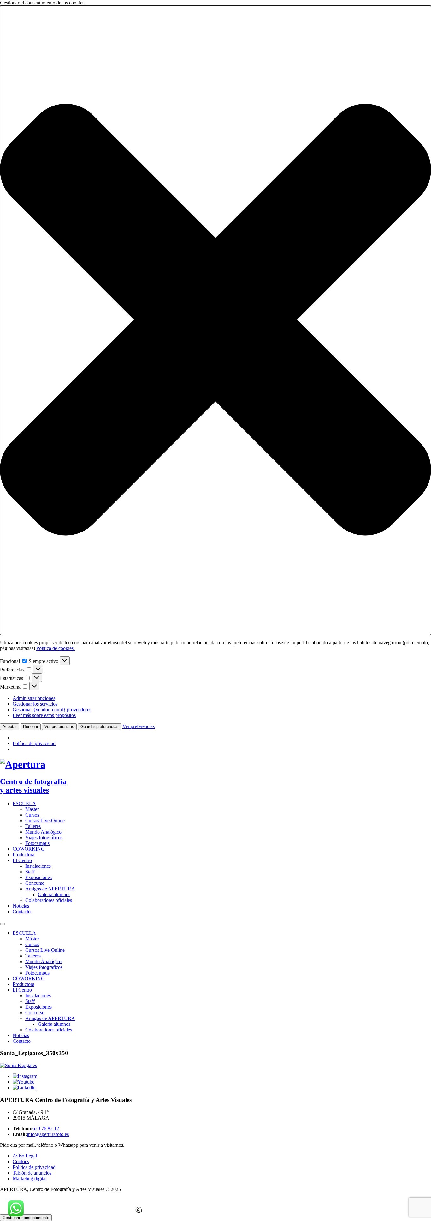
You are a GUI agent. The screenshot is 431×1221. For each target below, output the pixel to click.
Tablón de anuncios (32, 1172)
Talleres (33, 826)
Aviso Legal (25, 1155)
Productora (23, 854)
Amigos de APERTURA (50, 888)
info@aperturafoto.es (48, 1134)
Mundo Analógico (43, 832)
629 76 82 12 (45, 1128)
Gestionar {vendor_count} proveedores (52, 709)
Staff (30, 871)
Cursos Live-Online (45, 820)
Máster (32, 809)
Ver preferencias (59, 726)
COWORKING (29, 849)
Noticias (21, 905)
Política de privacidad (34, 743)
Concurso (34, 883)
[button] (215, 320)
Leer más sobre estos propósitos (44, 715)
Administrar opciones (34, 698)
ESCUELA (24, 803)
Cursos (32, 814)
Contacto (22, 911)
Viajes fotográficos (43, 837)
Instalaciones (38, 866)
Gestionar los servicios (35, 704)
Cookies (21, 1161)
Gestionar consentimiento (26, 1217)
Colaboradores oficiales (48, 900)
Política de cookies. (55, 648)
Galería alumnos (54, 894)
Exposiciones (38, 877)
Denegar (30, 726)
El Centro (22, 860)
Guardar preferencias (99, 726)
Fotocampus (37, 843)
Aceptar (10, 726)
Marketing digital (30, 1178)
